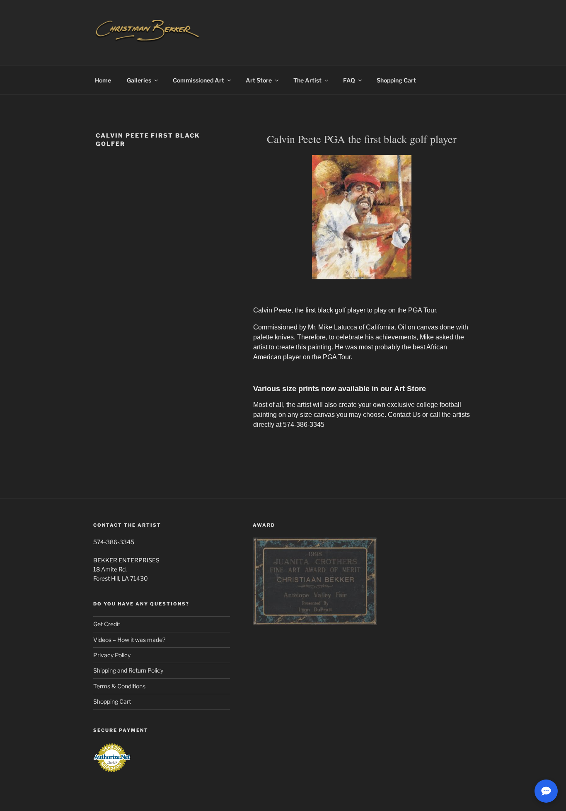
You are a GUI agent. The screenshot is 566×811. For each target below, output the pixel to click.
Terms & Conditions (119, 686)
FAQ (349, 80)
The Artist (307, 80)
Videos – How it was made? (129, 639)
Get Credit (106, 623)
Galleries (139, 80)
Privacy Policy (112, 654)
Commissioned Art (198, 80)
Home (103, 80)
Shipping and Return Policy (128, 670)
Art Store (259, 80)
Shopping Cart (396, 80)
